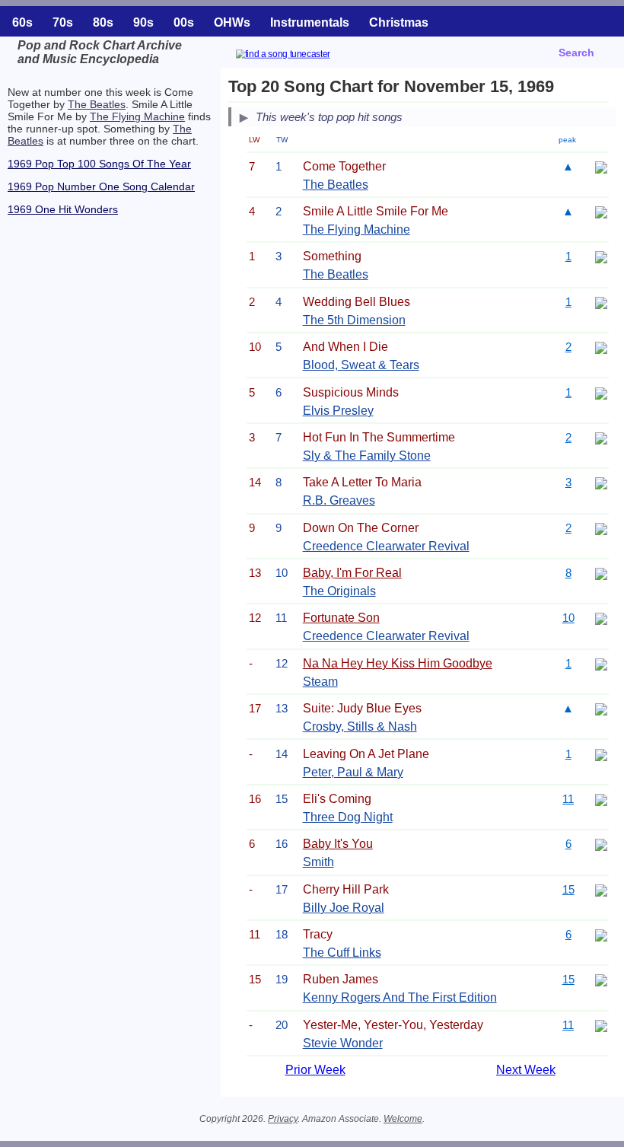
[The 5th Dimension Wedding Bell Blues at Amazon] (601, 301)
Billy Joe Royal (343, 907)
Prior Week (315, 1069)
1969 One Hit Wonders (63, 209)
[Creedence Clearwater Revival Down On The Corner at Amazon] (601, 527)
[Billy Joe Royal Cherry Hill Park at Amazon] (601, 889)
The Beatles (97, 104)
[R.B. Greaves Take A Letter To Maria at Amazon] (601, 482)
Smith (318, 861)
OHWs (232, 22)
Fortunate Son (341, 617)
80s (103, 22)
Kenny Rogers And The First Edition (400, 997)
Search (576, 52)
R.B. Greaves (339, 500)
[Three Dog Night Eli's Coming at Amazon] (601, 798)
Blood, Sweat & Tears (361, 364)
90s (143, 22)
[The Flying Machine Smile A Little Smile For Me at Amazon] (601, 211)
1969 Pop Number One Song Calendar (101, 186)
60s (22, 22)
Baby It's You (338, 843)
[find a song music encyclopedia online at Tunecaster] (301, 55)
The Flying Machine (137, 116)
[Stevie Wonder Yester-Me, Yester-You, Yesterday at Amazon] (601, 1024)
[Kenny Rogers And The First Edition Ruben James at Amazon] (601, 979)
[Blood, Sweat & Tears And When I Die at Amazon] (601, 346)
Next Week (526, 1069)
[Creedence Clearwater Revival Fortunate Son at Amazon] (601, 617)
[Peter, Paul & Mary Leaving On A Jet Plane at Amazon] (601, 753)
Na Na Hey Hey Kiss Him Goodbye (397, 663)
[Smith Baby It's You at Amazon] (601, 843)
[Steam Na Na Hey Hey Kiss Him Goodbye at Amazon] (601, 663)
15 (568, 889)
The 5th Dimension (354, 320)
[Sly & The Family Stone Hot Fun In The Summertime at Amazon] (601, 437)
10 (568, 617)
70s (63, 22)
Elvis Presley (338, 410)
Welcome (403, 1119)
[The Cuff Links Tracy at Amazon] (601, 934)
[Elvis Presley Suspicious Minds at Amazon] (601, 392)
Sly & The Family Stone (367, 455)
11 (568, 798)
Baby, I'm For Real (352, 572)
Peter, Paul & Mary (353, 772)
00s (184, 22)
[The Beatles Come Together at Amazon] (601, 166)
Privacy (283, 1119)
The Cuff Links (342, 952)
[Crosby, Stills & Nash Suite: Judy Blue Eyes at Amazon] (601, 708)
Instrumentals (309, 22)
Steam (320, 681)
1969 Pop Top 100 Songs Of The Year (99, 164)
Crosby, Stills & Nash (360, 726)
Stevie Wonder (343, 1043)
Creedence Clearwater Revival (386, 546)
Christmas (398, 22)
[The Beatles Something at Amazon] (601, 256)
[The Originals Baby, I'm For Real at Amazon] (601, 572)
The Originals (339, 591)
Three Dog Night (348, 817)
